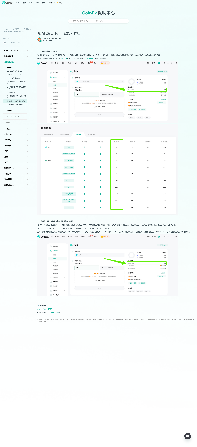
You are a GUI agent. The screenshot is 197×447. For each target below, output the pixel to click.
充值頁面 (64, 58)
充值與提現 (15, 29)
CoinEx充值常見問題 (13, 78)
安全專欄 (8, 179)
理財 (6, 157)
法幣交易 (8, 145)
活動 (60, 3)
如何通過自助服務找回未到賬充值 (16, 88)
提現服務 (9, 111)
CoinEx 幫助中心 (14, 42)
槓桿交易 (8, 134)
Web (52, 312)
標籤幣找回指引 (12, 92)
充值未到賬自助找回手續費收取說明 (16, 97)
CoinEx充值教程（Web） (15, 71)
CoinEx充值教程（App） (15, 75)
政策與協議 (9, 185)
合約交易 (8, 140)
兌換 (30, 3)
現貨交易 (8, 129)
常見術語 (9, 122)
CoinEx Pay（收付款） (13, 116)
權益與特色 (9, 168)
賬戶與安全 (9, 56)
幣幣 (37, 3)
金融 (51, 3)
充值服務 (25, 29)
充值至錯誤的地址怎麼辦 (15, 105)
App (57, 312)
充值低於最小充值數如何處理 (14, 31)
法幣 (17, 3)
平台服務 (8, 173)
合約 (43, 3)
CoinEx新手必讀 (11, 50)
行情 (24, 3)
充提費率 (90, 58)
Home (6, 29)
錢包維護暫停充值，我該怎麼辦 (16, 82)
